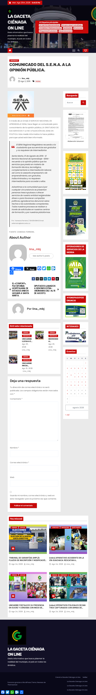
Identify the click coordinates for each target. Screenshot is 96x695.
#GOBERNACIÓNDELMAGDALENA (50, 28)
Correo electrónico (19, 462)
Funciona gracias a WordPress (19, 682)
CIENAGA (25, 332)
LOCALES (22, 527)
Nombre (14, 447)
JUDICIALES (55, 527)
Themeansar (12, 685)
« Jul (67, 414)
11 (71, 375)
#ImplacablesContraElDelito (72, 25)
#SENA (38, 81)
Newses (40, 682)
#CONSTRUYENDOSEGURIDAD (49, 25)
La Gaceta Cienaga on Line (77, 681)
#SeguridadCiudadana (48, 31)
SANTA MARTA (76, 527)
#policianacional (65, 31)
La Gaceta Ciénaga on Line (77, 686)
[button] (79, 50)
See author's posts (41, 255)
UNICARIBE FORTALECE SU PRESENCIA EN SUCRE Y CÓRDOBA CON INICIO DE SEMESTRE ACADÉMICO (26, 607)
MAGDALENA (67, 28)
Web (12, 477)
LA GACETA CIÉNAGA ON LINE (19, 22)
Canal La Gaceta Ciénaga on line (67, 677)
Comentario (16, 399)
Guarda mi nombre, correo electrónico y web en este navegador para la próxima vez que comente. (33, 497)
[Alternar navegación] (73, 50)
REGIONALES (14, 60)
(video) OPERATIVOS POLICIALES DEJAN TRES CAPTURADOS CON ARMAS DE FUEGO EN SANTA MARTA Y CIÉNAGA (67, 607)
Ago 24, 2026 (17, 564)
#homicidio (78, 28)
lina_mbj (25, 78)
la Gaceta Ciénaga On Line (77, 690)
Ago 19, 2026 (27, 368)
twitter (85, 677)
